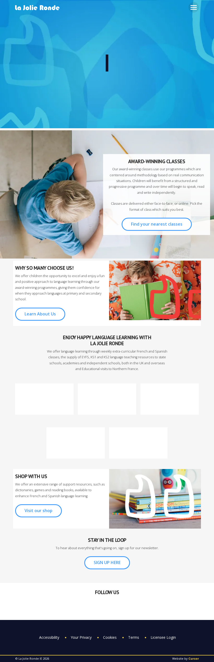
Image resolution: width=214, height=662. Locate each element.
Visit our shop (38, 510)
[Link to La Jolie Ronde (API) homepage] (39, 8)
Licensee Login (163, 637)
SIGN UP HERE (107, 562)
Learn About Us (40, 314)
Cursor (193, 658)
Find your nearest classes (156, 224)
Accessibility (49, 637)
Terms (133, 637)
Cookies (110, 637)
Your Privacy (81, 637)
